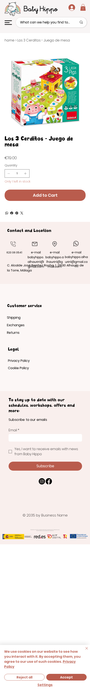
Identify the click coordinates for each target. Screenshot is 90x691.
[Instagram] (42, 481)
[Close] (84, 651)
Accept (66, 677)
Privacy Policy (19, 360)
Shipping (14, 317)
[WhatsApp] (7, 213)
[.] (68, 7)
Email (14, 430)
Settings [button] (45, 684)
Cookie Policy (18, 368)
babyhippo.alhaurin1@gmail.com (36, 262)
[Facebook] (12, 213)
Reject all (24, 677)
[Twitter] (22, 213)
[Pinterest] (17, 213)
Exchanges (15, 325)
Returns (13, 332)
